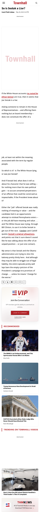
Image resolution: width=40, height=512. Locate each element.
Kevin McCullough (8, 424)
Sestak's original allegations (21, 234)
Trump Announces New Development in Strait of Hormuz (19, 387)
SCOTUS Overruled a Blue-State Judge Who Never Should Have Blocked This (18, 420)
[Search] (36, 3)
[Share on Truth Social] (7, 282)
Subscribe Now (20, 317)
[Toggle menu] (4, 3)
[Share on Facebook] (11, 282)
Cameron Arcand (8, 391)
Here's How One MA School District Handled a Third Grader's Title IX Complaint (19, 493)
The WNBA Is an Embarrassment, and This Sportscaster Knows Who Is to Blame (18, 354)
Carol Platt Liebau (8, 12)
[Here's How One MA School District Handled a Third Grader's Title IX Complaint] (20, 479)
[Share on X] (3, 282)
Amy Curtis (6, 358)
